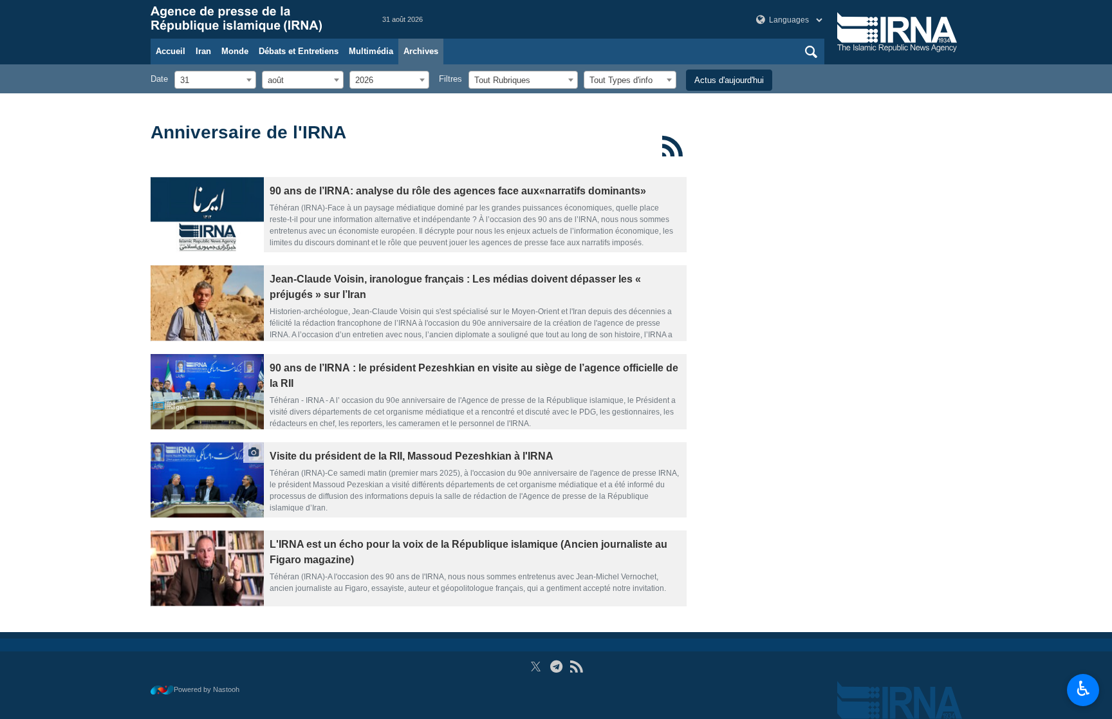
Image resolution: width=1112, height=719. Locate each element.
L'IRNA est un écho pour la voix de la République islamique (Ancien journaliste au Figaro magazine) (468, 552)
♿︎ (1083, 688)
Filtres (450, 79)
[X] (535, 666)
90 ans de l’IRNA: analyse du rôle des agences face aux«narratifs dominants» (458, 190)
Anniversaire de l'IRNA (248, 132)
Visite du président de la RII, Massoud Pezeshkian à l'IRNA (411, 456)
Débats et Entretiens (298, 51)
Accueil (170, 51)
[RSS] (672, 146)
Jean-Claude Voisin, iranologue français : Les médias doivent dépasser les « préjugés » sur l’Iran (455, 287)
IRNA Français (254, 19)
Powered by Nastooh (206, 689)
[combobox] (215, 80)
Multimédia (371, 51)
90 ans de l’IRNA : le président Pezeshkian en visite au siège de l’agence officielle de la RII (474, 375)
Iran (203, 51)
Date (159, 79)
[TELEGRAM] (556, 666)
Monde (234, 51)
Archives (420, 51)
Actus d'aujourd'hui (729, 80)
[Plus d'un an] (207, 214)
